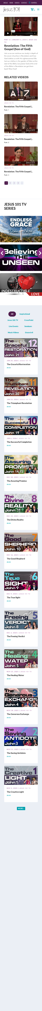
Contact (24, 2)
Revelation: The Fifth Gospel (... (18, 106)
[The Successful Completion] (21, 426)
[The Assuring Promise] (21, 465)
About (5, 2)
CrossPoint (28, 320)
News (11, 2)
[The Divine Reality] (21, 504)
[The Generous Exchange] (21, 698)
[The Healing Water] (21, 659)
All (12, 314)
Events (17, 2)
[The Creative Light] (21, 776)
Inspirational (24, 314)
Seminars (28, 326)
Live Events (13, 326)
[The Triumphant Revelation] (21, 387)
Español (34, 2)
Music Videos (13, 332)
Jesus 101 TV (9, 103)
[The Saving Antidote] (21, 737)
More (20, 808)
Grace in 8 (29, 332)
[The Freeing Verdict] (21, 620)
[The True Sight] (21, 581)
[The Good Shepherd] (21, 542)
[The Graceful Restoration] (21, 348)
